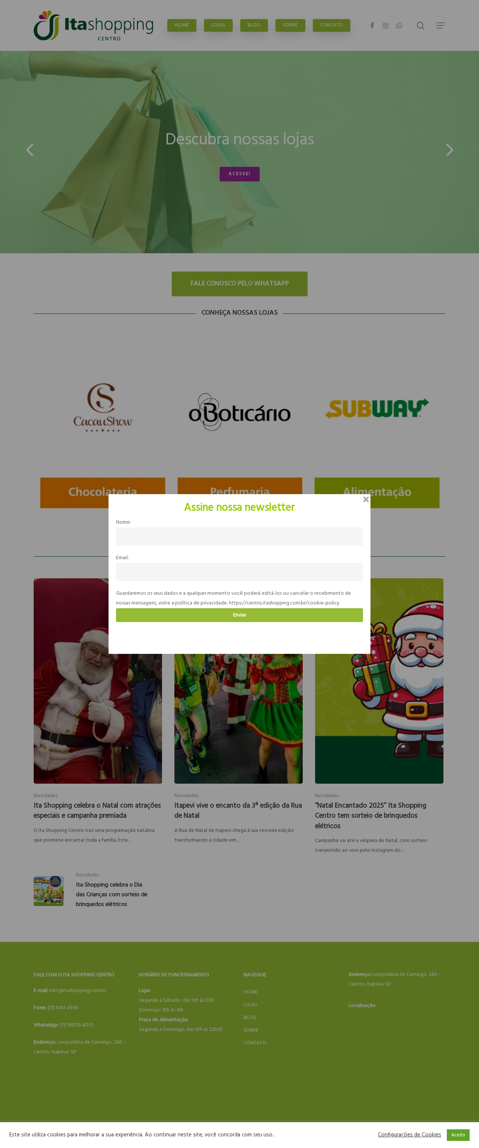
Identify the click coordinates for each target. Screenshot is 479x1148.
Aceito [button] (458, 1135)
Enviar (239, 615)
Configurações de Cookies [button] (409, 1135)
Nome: (123, 522)
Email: (122, 558)
